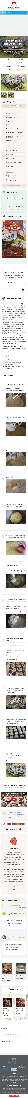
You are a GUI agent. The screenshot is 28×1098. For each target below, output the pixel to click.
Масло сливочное (10, 129)
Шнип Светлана (14, 848)
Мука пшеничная (10, 117)
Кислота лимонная (11, 162)
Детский (12, 992)
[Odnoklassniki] (7, 1089)
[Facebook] (12, 1089)
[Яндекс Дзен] (9, 1089)
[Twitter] (21, 1089)
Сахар (7, 121)
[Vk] (4, 1089)
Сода (7, 166)
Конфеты (8, 176)
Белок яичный (10, 150)
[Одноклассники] (14, 886)
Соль (7, 125)
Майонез (8, 140)
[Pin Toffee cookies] (14, 239)
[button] (2, 12)
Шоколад (8, 180)
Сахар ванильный (10, 133)
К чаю (17, 992)
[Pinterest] (18, 1089)
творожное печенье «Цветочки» (16, 814)
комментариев (13, 829)
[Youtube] (24, 1089)
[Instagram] (15, 1089)
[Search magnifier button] (25, 12)
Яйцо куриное (9, 136)
